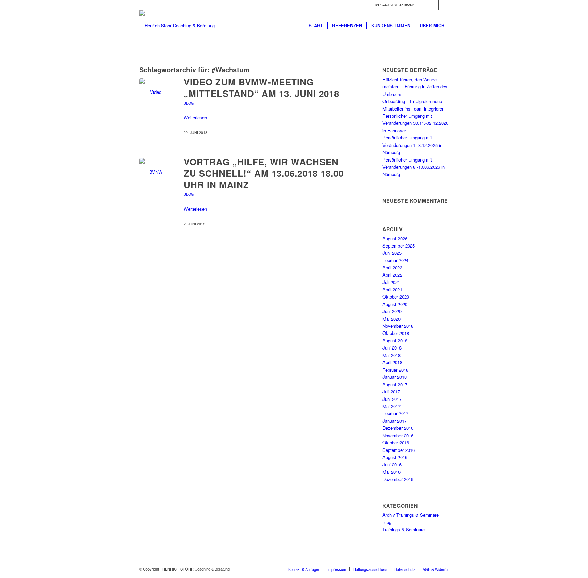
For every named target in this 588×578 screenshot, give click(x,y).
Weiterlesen (195, 117)
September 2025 (398, 245)
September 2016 (398, 450)
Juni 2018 (392, 347)
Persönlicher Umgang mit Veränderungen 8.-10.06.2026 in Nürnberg (413, 166)
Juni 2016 (392, 464)
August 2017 (394, 384)
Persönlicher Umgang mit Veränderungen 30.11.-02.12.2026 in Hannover (415, 123)
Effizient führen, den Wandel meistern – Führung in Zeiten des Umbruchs (414, 86)
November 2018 (397, 326)
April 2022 (392, 275)
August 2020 (394, 304)
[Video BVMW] (153, 92)
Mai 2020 (391, 319)
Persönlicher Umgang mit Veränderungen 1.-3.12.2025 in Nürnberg (412, 144)
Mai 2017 (391, 406)
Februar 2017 (395, 413)
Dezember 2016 (397, 428)
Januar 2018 (394, 377)
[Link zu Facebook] (444, 5)
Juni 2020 (392, 311)
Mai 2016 (391, 472)
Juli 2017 (391, 391)
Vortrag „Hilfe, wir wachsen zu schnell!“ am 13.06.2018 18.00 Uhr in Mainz (264, 173)
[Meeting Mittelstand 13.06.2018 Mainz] (153, 172)
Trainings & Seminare (403, 529)
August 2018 (394, 340)
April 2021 (392, 289)
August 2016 (394, 457)
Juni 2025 (392, 253)
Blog (189, 103)
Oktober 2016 (395, 442)
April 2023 (392, 267)
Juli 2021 (391, 282)
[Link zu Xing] (423, 5)
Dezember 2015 (397, 479)
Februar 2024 (395, 260)
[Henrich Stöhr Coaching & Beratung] (177, 25)
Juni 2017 (392, 399)
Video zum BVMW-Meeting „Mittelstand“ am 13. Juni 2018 (261, 87)
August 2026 (394, 238)
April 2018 (392, 362)
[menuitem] (315, 25)
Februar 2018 (395, 370)
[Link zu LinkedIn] (433, 5)
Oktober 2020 (395, 296)
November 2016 (397, 435)
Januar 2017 (394, 421)
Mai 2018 (391, 355)
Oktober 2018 (395, 333)
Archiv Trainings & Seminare (410, 515)
